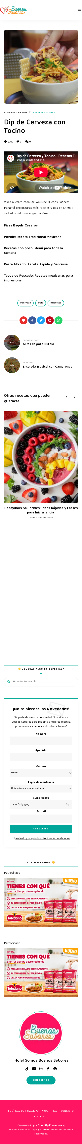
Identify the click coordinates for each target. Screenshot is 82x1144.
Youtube (34, 1069)
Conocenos (41, 1080)
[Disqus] (41, 586)
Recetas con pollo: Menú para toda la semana (33, 251)
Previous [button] (66, 397)
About (46, 1111)
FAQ (55, 1111)
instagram (41, 1069)
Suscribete (41, 1117)
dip (41, 303)
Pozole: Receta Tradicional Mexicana (32, 237)
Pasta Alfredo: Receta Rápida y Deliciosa (36, 265)
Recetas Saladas (44, 113)
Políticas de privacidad (23, 1111)
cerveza (26, 303)
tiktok (27, 1069)
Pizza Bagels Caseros (21, 226)
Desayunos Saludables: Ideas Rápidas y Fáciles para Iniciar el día (41, 510)
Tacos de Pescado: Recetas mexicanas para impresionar (38, 278)
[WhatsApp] (58, 320)
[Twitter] (41, 320)
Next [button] (74, 397)
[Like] (23, 320)
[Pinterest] (50, 320)
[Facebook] (32, 320)
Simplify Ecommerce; (51, 1125)
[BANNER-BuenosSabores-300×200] (41, 926)
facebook (48, 1069)
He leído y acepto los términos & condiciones (43, 838)
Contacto (67, 1111)
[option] (41, 465)
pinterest (55, 1069)
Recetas (56, 303)
